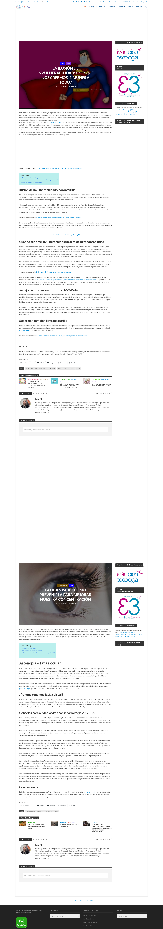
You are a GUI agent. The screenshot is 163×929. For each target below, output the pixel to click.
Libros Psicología (65, 379)
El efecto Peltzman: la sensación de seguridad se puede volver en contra (61, 336)
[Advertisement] (81, 27)
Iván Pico (73, 86)
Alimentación (32, 822)
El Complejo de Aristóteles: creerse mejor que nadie (54, 272)
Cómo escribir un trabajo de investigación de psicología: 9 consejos (69, 385)
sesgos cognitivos (68, 368)
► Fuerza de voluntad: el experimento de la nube (101, 385)
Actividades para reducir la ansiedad (69, 825)
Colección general (129, 114)
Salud (62, 64)
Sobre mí (130, 7)
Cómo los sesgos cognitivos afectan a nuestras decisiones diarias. (59, 168)
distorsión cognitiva (41, 368)
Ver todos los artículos (103, 393)
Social (68, 64)
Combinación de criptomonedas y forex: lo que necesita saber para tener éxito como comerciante (102, 828)
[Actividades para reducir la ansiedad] (54, 824)
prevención (49, 811)
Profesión (74, 379)
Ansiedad (63, 822)
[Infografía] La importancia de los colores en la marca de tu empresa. (38, 384)
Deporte (68, 822)
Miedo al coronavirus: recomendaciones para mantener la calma (58, 218)
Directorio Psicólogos (139, 2)
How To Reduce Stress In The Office (81, 901)
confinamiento (24, 330)
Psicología (92, 7)
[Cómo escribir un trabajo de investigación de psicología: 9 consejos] (54, 381)
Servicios (102, 7)
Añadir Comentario (61, 86)
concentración (91, 792)
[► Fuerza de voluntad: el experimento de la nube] (86, 381)
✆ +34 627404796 (126, 2)
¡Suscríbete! (103, 2)
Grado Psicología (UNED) (127, 110)
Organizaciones (43, 379)
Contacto (139, 7)
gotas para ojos (24, 689)
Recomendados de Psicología (125, 112)
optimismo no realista (54, 122)
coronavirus (29, 368)
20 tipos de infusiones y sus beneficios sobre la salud (36, 826)
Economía (95, 822)
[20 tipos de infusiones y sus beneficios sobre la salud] (22, 824)
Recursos (112, 7)
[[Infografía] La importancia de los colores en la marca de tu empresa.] (22, 381)
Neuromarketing (33, 379)
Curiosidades (96, 379)
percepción (40, 811)
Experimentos (104, 379)
